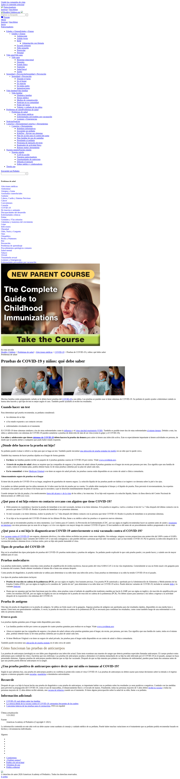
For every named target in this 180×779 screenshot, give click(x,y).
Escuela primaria (24, 45)
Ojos (3, 234)
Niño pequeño (23, 48)
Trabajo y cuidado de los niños (29, 107)
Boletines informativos (26, 128)
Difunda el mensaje (25, 162)
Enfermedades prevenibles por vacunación (34, 117)
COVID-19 (6, 208)
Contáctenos (11, 758)
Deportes (20, 62)
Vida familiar (17, 93)
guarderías (42, 674)
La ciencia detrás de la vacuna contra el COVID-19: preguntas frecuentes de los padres (42, 703)
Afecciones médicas (25, 114)
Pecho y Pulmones (8, 238)
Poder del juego (23, 105)
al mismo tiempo (154, 430)
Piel (2, 241)
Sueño (19, 71)
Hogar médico (23, 98)
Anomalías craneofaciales (11, 193)
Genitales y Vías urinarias (11, 219)
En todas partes (23, 86)
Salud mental (6, 250)
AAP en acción (23, 155)
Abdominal (5, 189)
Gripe (3, 224)
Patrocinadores (10, 7)
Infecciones (6, 227)
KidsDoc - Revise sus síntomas (30, 133)
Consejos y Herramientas (22, 126)
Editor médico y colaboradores (29, 164)
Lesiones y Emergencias (27, 119)
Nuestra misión (18, 152)
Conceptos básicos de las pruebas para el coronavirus (28, 706)
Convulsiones (6, 203)
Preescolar (21, 50)
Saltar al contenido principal (12, 4)
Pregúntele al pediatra (26, 140)
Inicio (3, 24)
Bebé (19, 41)
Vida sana (16, 57)
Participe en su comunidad (28, 102)
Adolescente (22, 36)
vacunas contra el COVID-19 (17, 536)
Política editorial (13, 767)
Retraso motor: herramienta (28, 147)
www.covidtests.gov (107, 460)
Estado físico (22, 64)
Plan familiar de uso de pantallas (30, 138)
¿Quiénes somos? (13, 760)
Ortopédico (5, 236)
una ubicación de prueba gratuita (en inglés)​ (98, 451)
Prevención (5, 243)
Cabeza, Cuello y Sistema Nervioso (16, 198)
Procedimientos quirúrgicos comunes (16, 248)
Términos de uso (13, 765)
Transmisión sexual (9, 257)
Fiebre (3, 217)
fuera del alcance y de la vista (59, 493)
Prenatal (20, 53)
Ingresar (4, 9)
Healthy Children (8, 352)
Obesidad (5, 229)
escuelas (33, 674)
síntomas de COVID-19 (43, 437)
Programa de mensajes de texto (30, 143)
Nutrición (21, 67)
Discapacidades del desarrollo (13, 212)
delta (172, 584)
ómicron (16, 586)
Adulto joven (22, 38)
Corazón (4, 205)
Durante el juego (24, 79)
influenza (68, 430)
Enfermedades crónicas (10, 215)
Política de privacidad (15, 762)
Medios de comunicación (27, 100)
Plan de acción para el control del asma (33, 136)
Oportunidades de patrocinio (28, 159)
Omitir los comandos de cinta (13, 2)
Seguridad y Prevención (21, 76)
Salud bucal (22, 69)
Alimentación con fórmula (33, 43)
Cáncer (4, 200)
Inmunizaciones (23, 88)
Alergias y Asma (8, 191)
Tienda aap (10, 166)
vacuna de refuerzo (56, 690)
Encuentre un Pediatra (10, 171)
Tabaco (4, 253)
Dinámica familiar (24, 95)
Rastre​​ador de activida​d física (29, 145)
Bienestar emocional (25, 60)
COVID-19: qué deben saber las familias (23, 701)
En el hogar (21, 81)
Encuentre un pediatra (26, 131)
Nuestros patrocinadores (27, 157)
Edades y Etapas (18, 34)
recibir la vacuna (155, 688)
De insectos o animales (10, 210)
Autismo (4, 196)
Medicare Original (36, 471)
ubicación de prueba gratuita (38, 643)
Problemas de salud (20, 112)
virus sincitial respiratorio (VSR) (89, 430)
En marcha (21, 83)
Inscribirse (13, 9)
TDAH (4, 255)
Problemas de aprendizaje (11, 246)
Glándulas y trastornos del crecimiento (17, 222)
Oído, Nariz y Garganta (11, 231)
